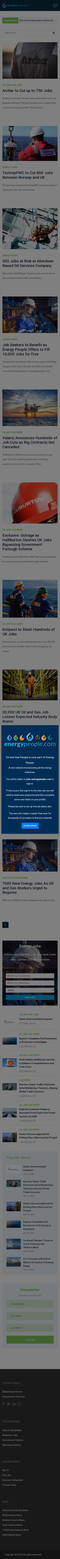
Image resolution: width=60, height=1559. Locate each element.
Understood (30, 825)
